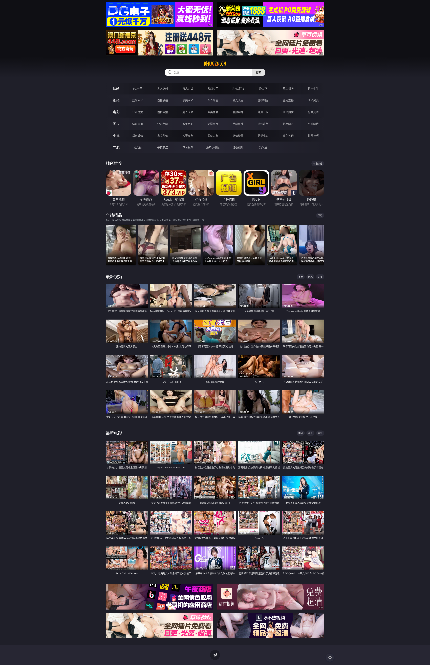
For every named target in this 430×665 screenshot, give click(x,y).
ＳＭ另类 (313, 100)
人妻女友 (187, 136)
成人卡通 (187, 112)
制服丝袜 (238, 112)
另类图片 (313, 124)
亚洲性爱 (137, 112)
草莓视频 (187, 147)
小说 (116, 135)
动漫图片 (212, 124)
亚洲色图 (162, 124)
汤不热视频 (213, 147)
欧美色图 (187, 124)
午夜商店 (162, 147)
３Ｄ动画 (212, 100)
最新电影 (114, 433)
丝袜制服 (263, 100)
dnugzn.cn (215, 64)
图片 (116, 124)
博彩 (116, 88)
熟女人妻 (238, 100)
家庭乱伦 (162, 136)
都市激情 (137, 136)
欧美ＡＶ (187, 100)
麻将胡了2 (238, 88)
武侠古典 (212, 136)
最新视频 (114, 276)
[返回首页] (330, 658)
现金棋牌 (288, 88)
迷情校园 (238, 136)
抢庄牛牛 (313, 88)
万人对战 (187, 88)
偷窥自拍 (137, 124)
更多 (320, 276)
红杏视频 (238, 147)
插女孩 (138, 147)
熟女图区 (288, 124)
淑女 (310, 433)
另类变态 (313, 112)
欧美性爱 (212, 112)
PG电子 (137, 88)
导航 (116, 147)
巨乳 (310, 276)
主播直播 (288, 100)
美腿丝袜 (238, 124)
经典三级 (263, 112)
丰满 (300, 433)
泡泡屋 (263, 147)
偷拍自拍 (162, 112)
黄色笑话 (288, 136)
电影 (116, 112)
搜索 (258, 72)
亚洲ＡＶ (137, 100)
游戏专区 (212, 88)
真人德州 (162, 88)
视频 (116, 100)
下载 (320, 215)
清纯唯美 (263, 124)
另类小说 (263, 136)
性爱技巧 (313, 136)
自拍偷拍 (162, 100)
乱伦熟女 (288, 112)
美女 (300, 276)
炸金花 (263, 88)
